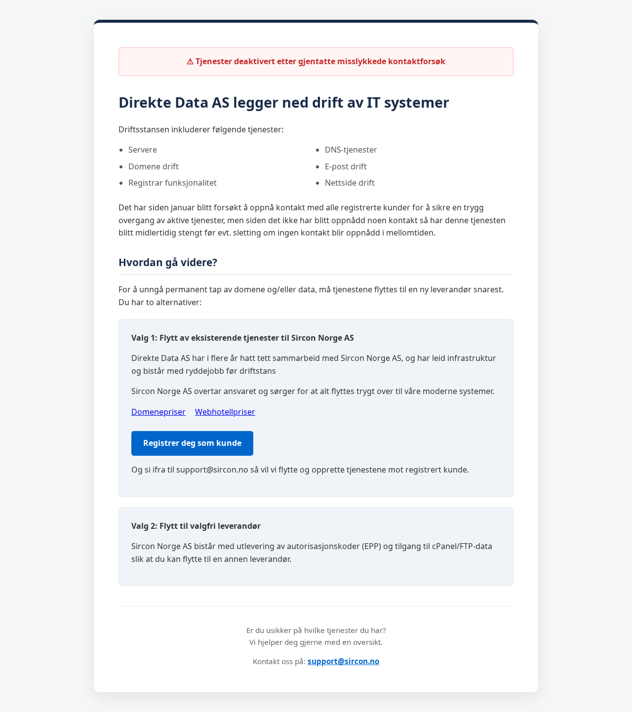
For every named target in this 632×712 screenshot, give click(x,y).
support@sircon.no (343, 661)
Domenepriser (158, 411)
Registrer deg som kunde (192, 442)
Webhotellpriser (225, 411)
